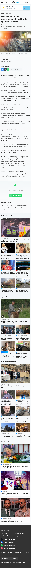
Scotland (8, 13)
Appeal (18, 536)
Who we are (3, 552)
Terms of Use (11, 552)
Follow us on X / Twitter (9, 539)
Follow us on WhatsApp (10, 545)
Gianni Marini (4, 59)
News (2, 13)
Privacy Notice (18, 552)
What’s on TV (5, 536)
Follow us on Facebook (9, 542)
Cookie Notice (4, 554)
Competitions (20, 533)
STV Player (4, 533)
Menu (5, 2)
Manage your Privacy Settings (9, 558)
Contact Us (26, 552)
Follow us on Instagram (9, 548)
